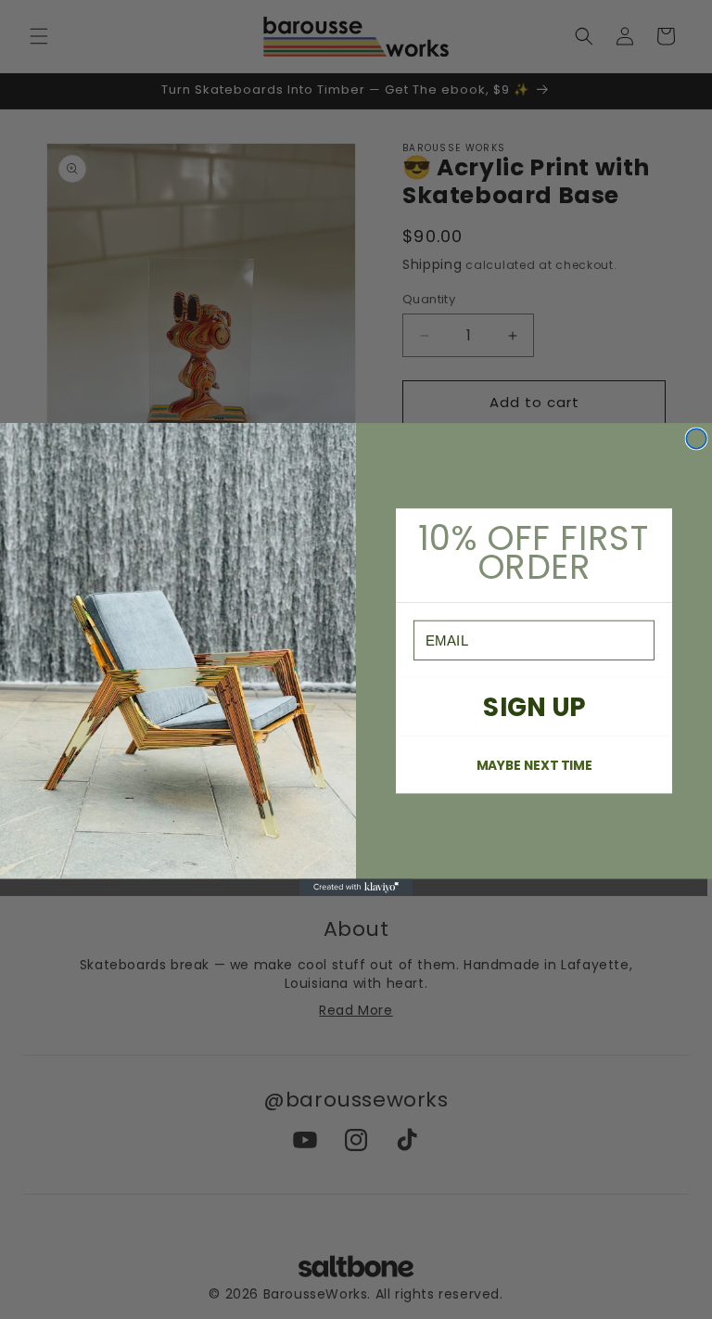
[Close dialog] (696, 439)
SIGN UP (534, 706)
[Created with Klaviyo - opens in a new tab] (356, 887)
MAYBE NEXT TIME (534, 765)
